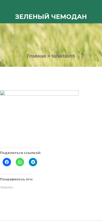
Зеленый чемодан (51, 16)
